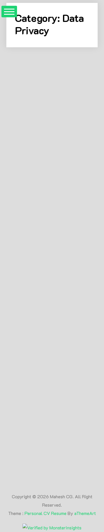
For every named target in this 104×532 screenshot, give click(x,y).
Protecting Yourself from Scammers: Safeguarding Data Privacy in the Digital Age (50, 418)
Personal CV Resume (45, 513)
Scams (58, 386)
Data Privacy (31, 386)
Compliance (54, 158)
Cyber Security (34, 166)
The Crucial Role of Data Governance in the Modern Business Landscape (50, 213)
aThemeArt (85, 513)
